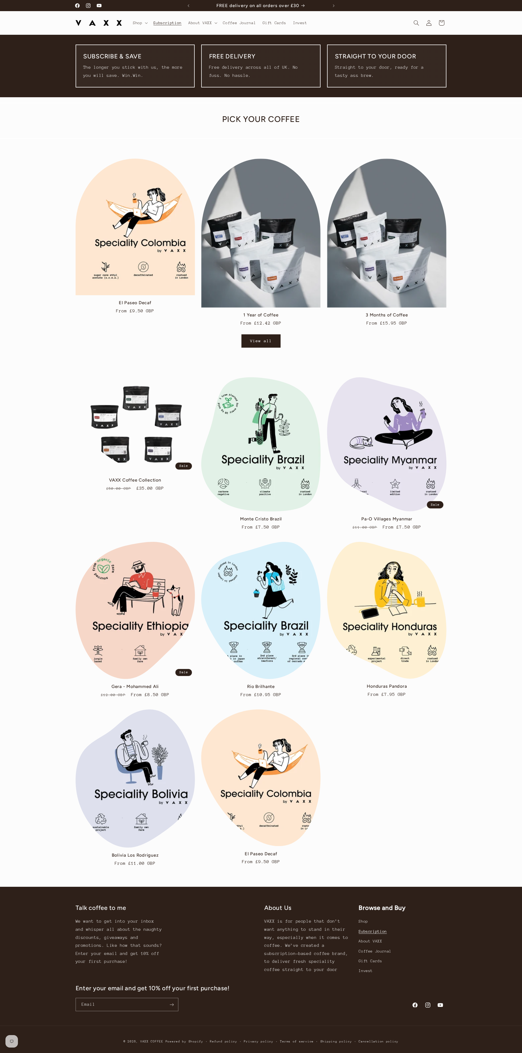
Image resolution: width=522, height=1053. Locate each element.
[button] (139, 23)
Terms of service (297, 1041)
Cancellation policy (379, 1041)
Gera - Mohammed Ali (135, 686)
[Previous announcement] (188, 5)
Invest (366, 971)
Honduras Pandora (387, 686)
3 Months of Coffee (387, 315)
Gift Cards (370, 961)
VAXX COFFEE (151, 1041)
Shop (363, 921)
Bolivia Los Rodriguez (135, 855)
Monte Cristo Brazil (261, 518)
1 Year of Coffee (260, 315)
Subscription (373, 931)
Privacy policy (258, 1041)
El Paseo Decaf (135, 302)
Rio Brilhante (261, 686)
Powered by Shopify (184, 1041)
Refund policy (223, 1041)
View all (261, 340)
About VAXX (370, 941)
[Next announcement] (334, 5)
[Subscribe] (171, 1004)
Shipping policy (336, 1041)
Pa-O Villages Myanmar (386, 518)
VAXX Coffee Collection (135, 480)
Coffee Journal (375, 951)
